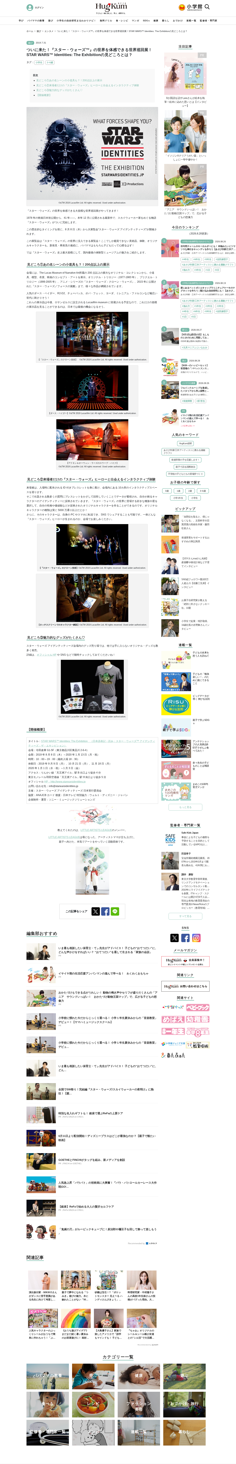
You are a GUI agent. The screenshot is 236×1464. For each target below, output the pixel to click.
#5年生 (208, 259)
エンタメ (48, 31)
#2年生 (208, 306)
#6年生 (196, 259)
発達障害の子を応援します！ (185, 459)
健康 (155, 20)
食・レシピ (122, 20)
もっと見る (185, 807)
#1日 (207, 270)
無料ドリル (106, 20)
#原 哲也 (201, 401)
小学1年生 (178, 498)
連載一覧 (191, 20)
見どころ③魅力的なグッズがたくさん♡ (59, 90)
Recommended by (136, 1243)
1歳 (178, 491)
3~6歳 (50, 62)
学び (21, 20)
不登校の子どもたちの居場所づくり (185, 474)
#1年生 (197, 306)
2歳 (190, 491)
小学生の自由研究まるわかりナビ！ (76, 20)
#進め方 (186, 270)
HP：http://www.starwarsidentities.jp (65, 781)
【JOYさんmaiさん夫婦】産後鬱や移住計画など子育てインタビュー (195, 562)
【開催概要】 (44, 95)
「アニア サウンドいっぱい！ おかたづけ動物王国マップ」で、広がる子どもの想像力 (185, 213)
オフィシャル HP (47, 654)
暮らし (165, 20)
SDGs (146, 20)
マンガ (135, 20)
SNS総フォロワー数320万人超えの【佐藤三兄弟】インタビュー (195, 583)
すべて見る (185, 916)
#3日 (217, 270)
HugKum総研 (185, 443)
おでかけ (178, 20)
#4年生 (185, 259)
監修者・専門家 (208, 20)
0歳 (167, 491)
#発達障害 (187, 401)
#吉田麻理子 (222, 259)
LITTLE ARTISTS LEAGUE (96, 830)
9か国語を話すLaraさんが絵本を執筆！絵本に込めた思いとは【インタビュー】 (185, 102)
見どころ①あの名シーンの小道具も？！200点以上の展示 (69, 80)
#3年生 (197, 270)
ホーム (29, 31)
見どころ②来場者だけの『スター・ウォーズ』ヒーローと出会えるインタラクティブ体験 (87, 85)
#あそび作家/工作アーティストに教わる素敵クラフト (208, 264)
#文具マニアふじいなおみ (194, 347)
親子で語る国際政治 (185, 467)
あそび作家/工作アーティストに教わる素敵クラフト (184, 451)
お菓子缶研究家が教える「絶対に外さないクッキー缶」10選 (195, 604)
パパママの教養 (36, 20)
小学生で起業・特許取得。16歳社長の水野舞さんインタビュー (195, 625)
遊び (50, 20)
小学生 (39, 62)
